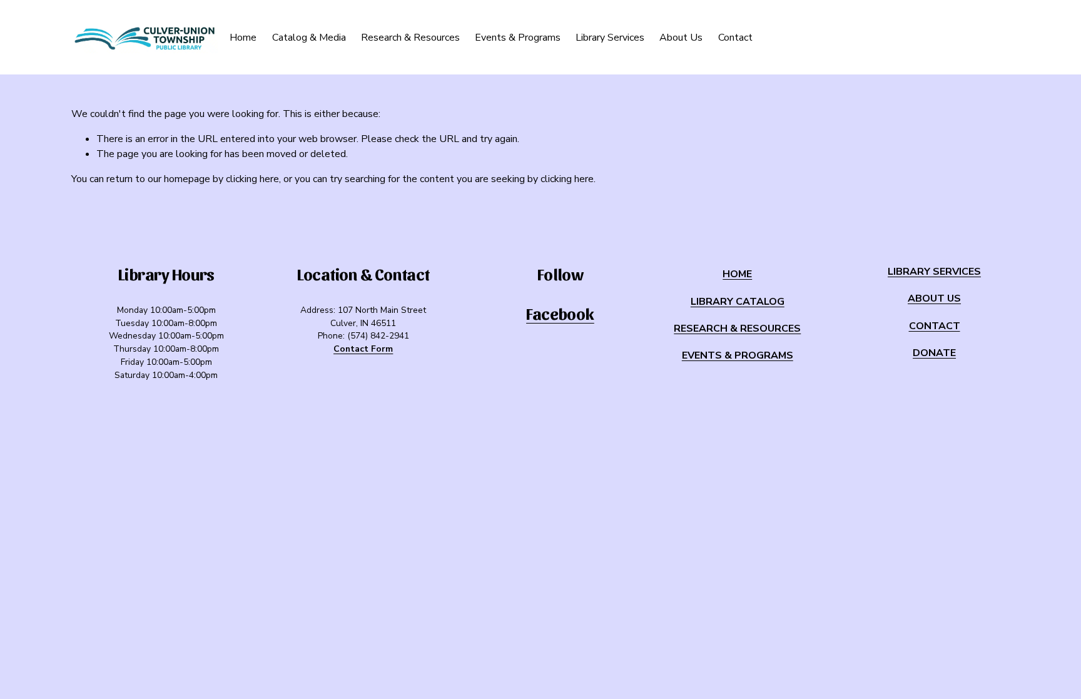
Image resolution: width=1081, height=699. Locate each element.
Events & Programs (518, 37)
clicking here (252, 179)
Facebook (560, 313)
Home (243, 37)
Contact (735, 37)
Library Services (610, 37)
